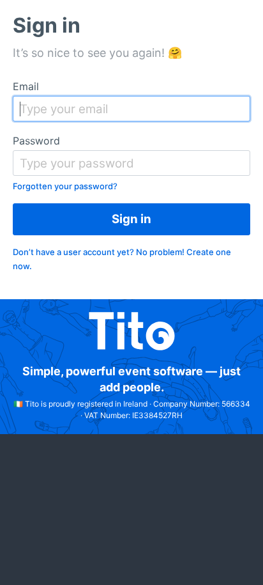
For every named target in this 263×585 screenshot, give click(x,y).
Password (36, 140)
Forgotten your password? (65, 186)
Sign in (131, 219)
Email (26, 86)
